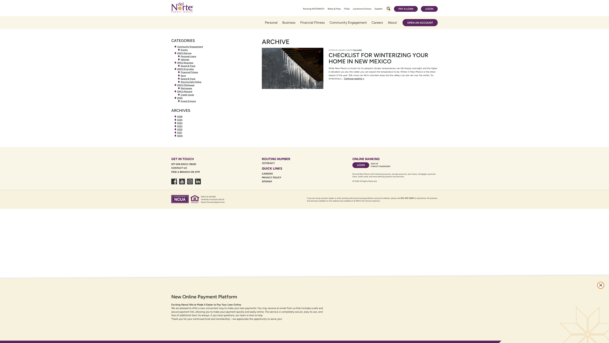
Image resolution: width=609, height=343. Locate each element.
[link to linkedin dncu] (198, 183)
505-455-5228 (406, 198)
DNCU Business (185, 62)
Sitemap (267, 181)
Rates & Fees (334, 8)
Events (184, 49)
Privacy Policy (271, 177)
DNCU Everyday (185, 69)
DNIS (180, 98)
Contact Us (179, 168)
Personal (271, 22)
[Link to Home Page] (182, 8)
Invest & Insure (188, 101)
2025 (179, 119)
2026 (179, 116)
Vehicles (185, 59)
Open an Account (420, 22)
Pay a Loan (405, 8)
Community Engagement (348, 22)
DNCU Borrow (184, 53)
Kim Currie (357, 50)
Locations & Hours (362, 8)
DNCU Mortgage (185, 85)
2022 (179, 129)
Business (288, 22)
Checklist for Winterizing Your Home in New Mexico (378, 58)
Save (183, 75)
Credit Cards (187, 94)
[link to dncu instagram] (190, 183)
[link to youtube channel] (182, 183)
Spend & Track (188, 65)
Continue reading (354, 78)
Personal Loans (188, 56)
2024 (180, 123)
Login (429, 8)
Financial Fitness (312, 22)
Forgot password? (380, 166)
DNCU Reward (184, 91)
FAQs (347, 8)
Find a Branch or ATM (185, 172)
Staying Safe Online (191, 82)
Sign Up (374, 164)
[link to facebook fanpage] (174, 183)
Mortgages (186, 88)
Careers (377, 22)
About (392, 22)
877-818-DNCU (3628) (183, 164)
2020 (180, 135)
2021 (179, 132)
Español (378, 8)
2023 (179, 126)
